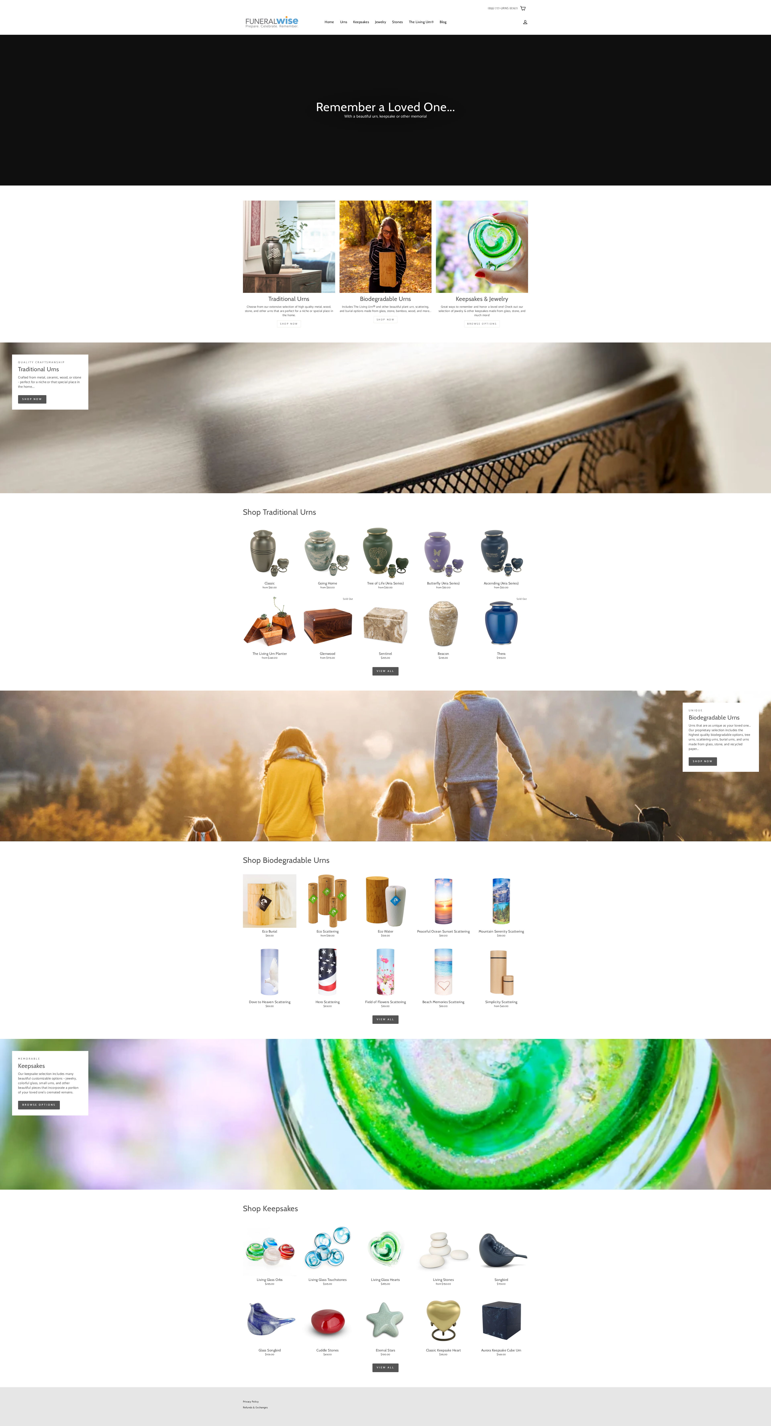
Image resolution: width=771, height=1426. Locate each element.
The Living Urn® (421, 22)
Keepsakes (361, 22)
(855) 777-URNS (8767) (503, 8)
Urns (343, 22)
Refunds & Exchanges (255, 1407)
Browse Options (482, 324)
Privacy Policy (251, 1402)
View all (385, 671)
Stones (397, 22)
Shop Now (289, 324)
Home (329, 22)
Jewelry (380, 22)
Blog (443, 22)
